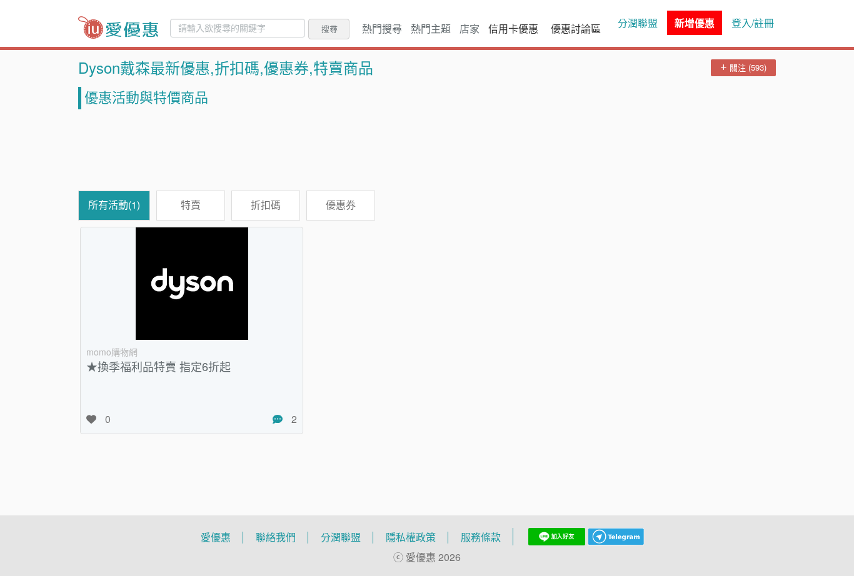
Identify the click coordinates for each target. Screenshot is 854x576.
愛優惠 (216, 537)
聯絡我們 (276, 537)
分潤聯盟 (638, 23)
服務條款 (481, 537)
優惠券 (341, 205)
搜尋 (329, 28)
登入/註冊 (752, 23)
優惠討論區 (576, 28)
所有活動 (114, 205)
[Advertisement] (427, 150)
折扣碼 (266, 205)
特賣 (191, 205)
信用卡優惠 (513, 28)
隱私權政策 (411, 537)
